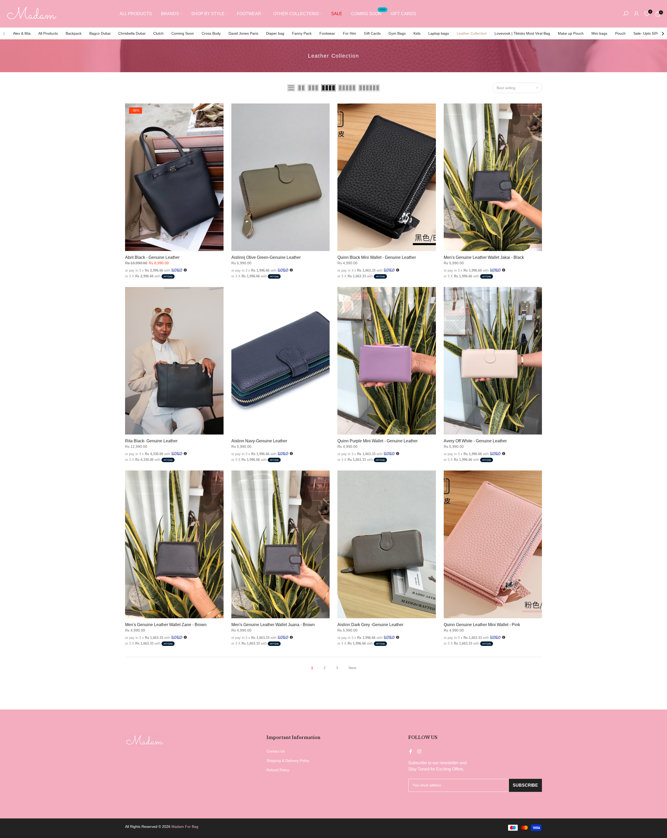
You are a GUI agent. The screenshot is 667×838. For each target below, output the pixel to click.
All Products (48, 33)
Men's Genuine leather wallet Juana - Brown (273, 624)
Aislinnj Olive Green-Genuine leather (266, 257)
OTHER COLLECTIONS (296, 13)
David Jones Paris (243, 33)
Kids (417, 33)
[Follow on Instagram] (419, 751)
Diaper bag (275, 33)
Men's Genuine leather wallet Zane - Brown (166, 624)
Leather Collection (472, 33)
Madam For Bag (184, 826)
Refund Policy (278, 770)
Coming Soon (182, 33)
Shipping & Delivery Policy (288, 761)
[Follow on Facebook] (410, 751)
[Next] (662, 33)
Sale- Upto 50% (646, 33)
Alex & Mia (21, 33)
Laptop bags (438, 33)
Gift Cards (372, 33)
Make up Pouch (571, 33)
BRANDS (170, 13)
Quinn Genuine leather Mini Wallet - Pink (482, 624)
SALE (336, 13)
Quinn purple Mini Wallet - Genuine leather (377, 441)
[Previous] (4, 33)
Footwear (327, 33)
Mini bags (599, 33)
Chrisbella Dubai (131, 33)
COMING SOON (368, 13)
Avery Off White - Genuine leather (475, 441)
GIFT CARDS (403, 13)
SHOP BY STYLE (208, 13)
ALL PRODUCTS (136, 13)
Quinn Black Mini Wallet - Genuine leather (376, 257)
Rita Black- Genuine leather (151, 441)
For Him (349, 33)
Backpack (74, 33)
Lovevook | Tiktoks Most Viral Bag (522, 33)
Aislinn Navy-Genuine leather (259, 441)
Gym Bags (397, 33)
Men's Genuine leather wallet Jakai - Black (484, 257)
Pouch (620, 33)
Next (352, 668)
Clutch (158, 33)
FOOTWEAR (249, 13)
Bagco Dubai (99, 33)
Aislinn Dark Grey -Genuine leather (370, 624)
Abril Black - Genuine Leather (152, 257)
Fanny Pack (302, 33)
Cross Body (211, 33)
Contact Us (276, 751)
